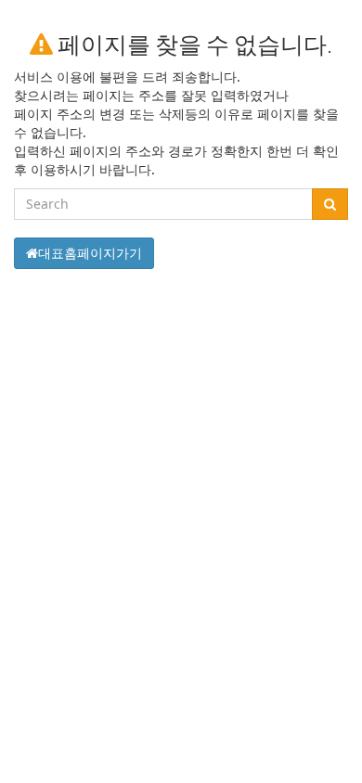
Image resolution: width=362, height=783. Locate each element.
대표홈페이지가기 (90, 253)
